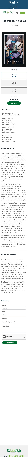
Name (4, 305)
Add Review (5, 301)
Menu (22, 12)
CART (17, 8)
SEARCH (10, 8)
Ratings (4, 318)
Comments (5, 326)
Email (4, 312)
